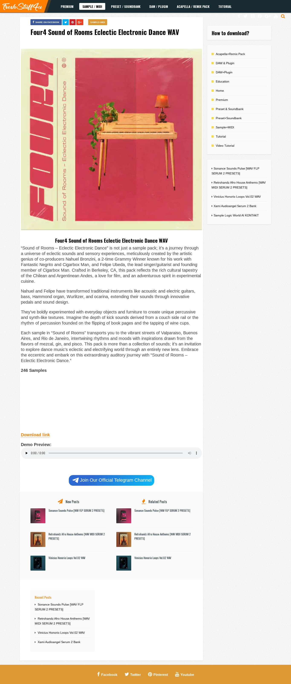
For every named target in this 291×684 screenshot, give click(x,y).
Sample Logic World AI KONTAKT (236, 215)
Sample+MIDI (97, 22)
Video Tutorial (225, 145)
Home (220, 90)
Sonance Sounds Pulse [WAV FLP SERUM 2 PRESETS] (76, 510)
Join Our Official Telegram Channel (116, 480)
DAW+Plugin (224, 72)
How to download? (230, 33)
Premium (67, 6)
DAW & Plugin (225, 63)
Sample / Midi (92, 6)
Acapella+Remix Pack (230, 54)
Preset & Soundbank (229, 109)
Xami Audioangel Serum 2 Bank (59, 642)
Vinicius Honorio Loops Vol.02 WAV (67, 558)
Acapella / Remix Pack (193, 6)
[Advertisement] (111, 402)
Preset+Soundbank (229, 118)
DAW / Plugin (158, 6)
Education (222, 81)
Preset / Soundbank (125, 6)
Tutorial (225, 6)
